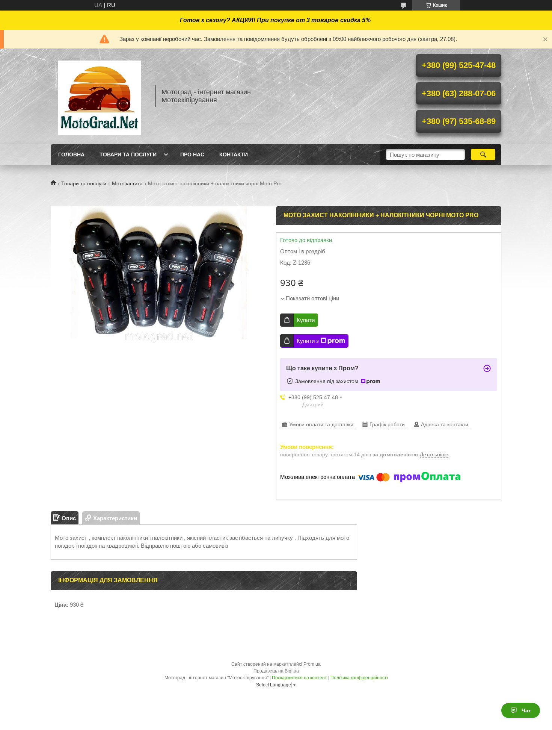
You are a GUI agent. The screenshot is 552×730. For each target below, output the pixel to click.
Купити (306, 320)
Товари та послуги (128, 154)
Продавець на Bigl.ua (276, 671)
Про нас (192, 154)
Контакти (233, 154)
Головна (71, 154)
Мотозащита (127, 183)
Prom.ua (312, 664)
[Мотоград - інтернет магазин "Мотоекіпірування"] (99, 96)
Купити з (308, 341)
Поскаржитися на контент (299, 677)
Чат (526, 710)
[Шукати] (483, 154)
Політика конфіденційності (359, 677)
